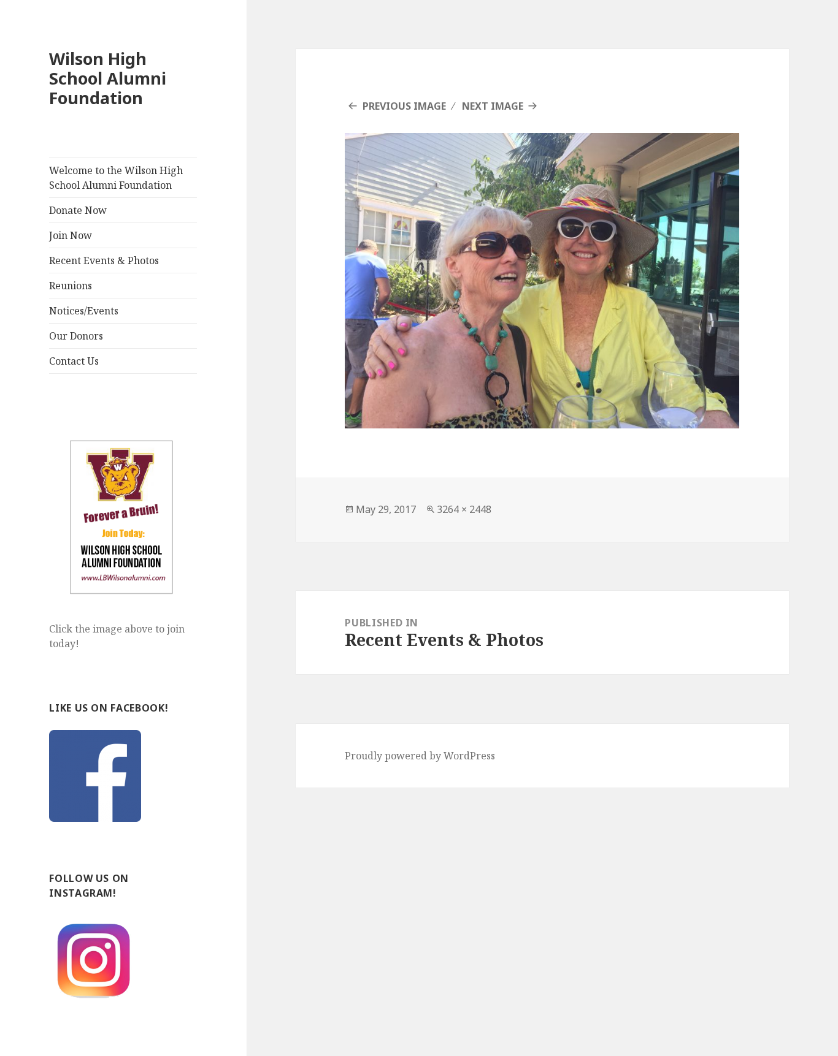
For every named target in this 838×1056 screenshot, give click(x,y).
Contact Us (74, 361)
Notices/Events (83, 310)
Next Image (492, 106)
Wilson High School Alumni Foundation (107, 78)
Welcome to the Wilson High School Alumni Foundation (116, 178)
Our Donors (76, 336)
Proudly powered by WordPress (420, 755)
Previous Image (404, 106)
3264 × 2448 (464, 509)
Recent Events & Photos (104, 260)
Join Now (70, 235)
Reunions (70, 285)
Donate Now (78, 210)
